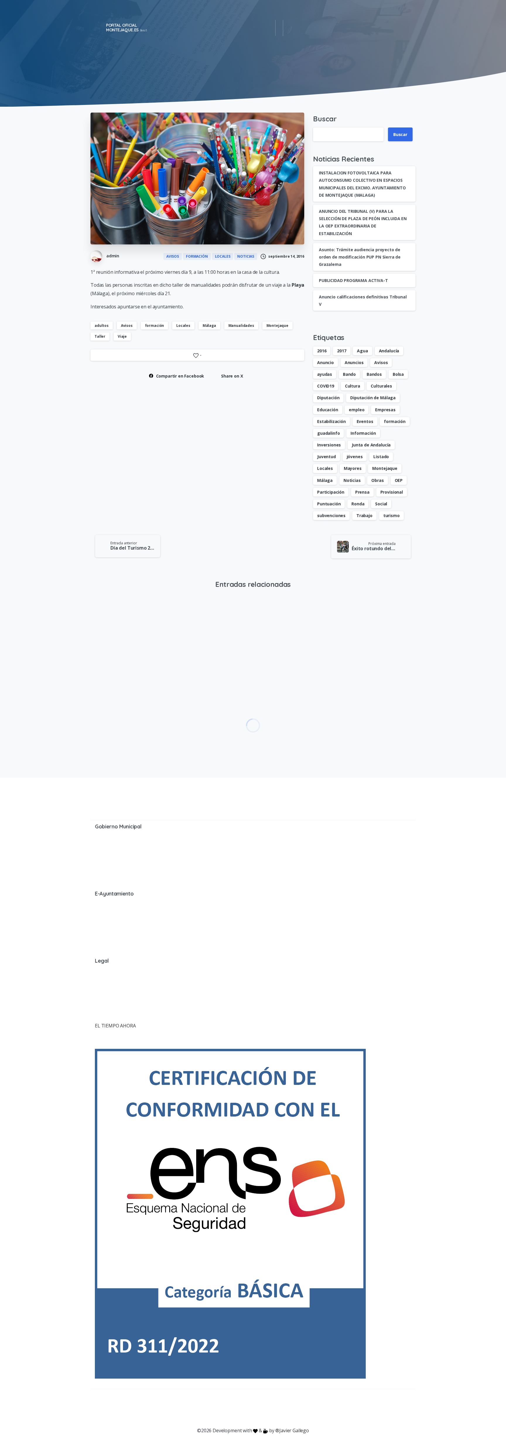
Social (381, 504)
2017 (341, 351)
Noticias (352, 480)
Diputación (328, 397)
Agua (362, 351)
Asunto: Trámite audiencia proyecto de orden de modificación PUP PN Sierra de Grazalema (360, 257)
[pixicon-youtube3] (241, 1408)
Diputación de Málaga (373, 397)
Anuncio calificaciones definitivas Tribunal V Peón (290, 716)
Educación (327, 409)
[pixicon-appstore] (276, 1408)
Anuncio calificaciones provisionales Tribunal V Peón (373, 716)
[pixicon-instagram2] (229, 1408)
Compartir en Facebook (180, 376)
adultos (102, 325)
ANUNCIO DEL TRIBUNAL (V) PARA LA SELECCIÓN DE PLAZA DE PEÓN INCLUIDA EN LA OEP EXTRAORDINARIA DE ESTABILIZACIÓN (127, 716)
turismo (391, 515)
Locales (183, 325)
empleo (356, 409)
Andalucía (389, 351)
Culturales (381, 386)
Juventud (326, 456)
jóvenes (355, 456)
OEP (399, 480)
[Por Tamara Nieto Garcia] (99, 621)
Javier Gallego (294, 1430)
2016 (321, 351)
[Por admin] (266, 621)
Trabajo (364, 515)
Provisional (391, 492)
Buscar (325, 118)
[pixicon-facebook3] (206, 1408)
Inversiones (329, 445)
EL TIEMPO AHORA (115, 1025)
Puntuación (329, 504)
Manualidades (241, 325)
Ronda (357, 504)
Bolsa (398, 374)
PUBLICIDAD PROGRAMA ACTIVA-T (353, 280)
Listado (381, 456)
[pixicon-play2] (265, 1408)
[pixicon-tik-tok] (300, 1408)
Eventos (365, 421)
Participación (330, 492)
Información (363, 433)
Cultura (352, 386)
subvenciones (331, 515)
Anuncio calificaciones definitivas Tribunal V (202, 716)
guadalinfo (328, 433)
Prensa (362, 492)
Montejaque (277, 325)
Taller (100, 336)
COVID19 (325, 386)
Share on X (232, 376)
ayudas (324, 374)
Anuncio (325, 362)
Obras (377, 480)
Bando (349, 374)
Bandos (374, 374)
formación (154, 325)
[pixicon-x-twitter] (218, 1408)
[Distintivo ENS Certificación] (230, 1213)
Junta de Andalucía (371, 445)
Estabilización (331, 421)
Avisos (127, 325)
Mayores (353, 468)
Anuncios (354, 362)
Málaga (209, 325)
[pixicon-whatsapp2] (288, 1408)
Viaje (122, 336)
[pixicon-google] (253, 1408)
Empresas (385, 409)
